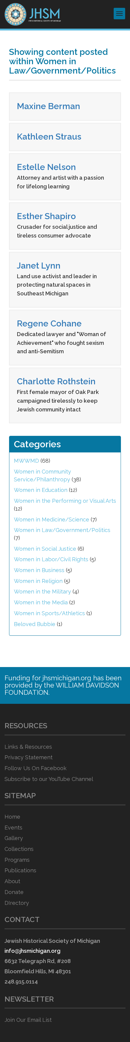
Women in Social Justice (45, 549)
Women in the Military (42, 591)
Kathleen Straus (49, 137)
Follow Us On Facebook (36, 768)
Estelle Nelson (46, 167)
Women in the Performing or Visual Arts (65, 501)
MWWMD (26, 461)
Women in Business (39, 570)
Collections (19, 849)
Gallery (14, 838)
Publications (20, 870)
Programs (17, 860)
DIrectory (17, 903)
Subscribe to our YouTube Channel (49, 779)
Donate (14, 892)
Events (13, 827)
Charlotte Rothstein (56, 381)
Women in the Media (41, 602)
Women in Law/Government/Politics (62, 530)
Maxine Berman (48, 106)
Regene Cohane (49, 324)
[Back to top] (113, 1025)
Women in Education (40, 490)
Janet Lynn (38, 266)
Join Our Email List (28, 1020)
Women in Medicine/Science (51, 519)
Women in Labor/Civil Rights (51, 559)
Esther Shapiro (46, 216)
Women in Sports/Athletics (49, 613)
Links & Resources (28, 747)
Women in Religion (38, 581)
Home (12, 817)
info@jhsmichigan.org (32, 951)
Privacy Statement (29, 757)
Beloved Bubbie (34, 624)
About (12, 881)
